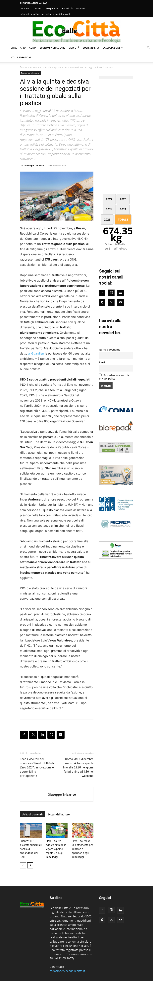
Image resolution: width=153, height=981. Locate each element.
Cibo (23, 47)
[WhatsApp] (51, 735)
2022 (109, 199)
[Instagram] (111, 293)
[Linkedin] (42, 735)
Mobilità (74, 47)
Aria (14, 47)
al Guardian (36, 353)
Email (102, 362)
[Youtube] (120, 302)
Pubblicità (67, 8)
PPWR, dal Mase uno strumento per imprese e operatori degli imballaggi (82, 848)
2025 (123, 209)
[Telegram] (61, 735)
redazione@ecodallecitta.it (67, 971)
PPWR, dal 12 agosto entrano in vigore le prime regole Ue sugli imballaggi (56, 848)
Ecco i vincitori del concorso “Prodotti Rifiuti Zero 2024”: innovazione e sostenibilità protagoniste (37, 767)
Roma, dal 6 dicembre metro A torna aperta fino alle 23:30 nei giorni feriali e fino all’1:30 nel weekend (78, 767)
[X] (33, 735)
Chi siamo (25, 8)
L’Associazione (111, 47)
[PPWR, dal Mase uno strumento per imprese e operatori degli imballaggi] (82, 830)
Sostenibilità (91, 47)
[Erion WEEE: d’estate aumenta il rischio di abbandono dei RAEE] (31, 830)
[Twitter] (111, 302)
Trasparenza (52, 8)
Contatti (38, 8)
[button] (148, 48)
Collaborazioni (21, 57)
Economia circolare (52, 47)
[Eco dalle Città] (76, 30)
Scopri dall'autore (58, 814)
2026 (107, 219)
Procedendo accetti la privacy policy (114, 377)
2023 (123, 199)
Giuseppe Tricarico (34, 165)
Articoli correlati (32, 814)
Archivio (80, 8)
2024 (109, 209)
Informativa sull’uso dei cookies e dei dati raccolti (45, 13)
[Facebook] (24, 735)
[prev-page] (23, 865)
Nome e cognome (109, 349)
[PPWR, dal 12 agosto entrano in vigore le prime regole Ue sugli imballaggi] (57, 830)
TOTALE (123, 219)
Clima (32, 47)
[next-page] (30, 865)
